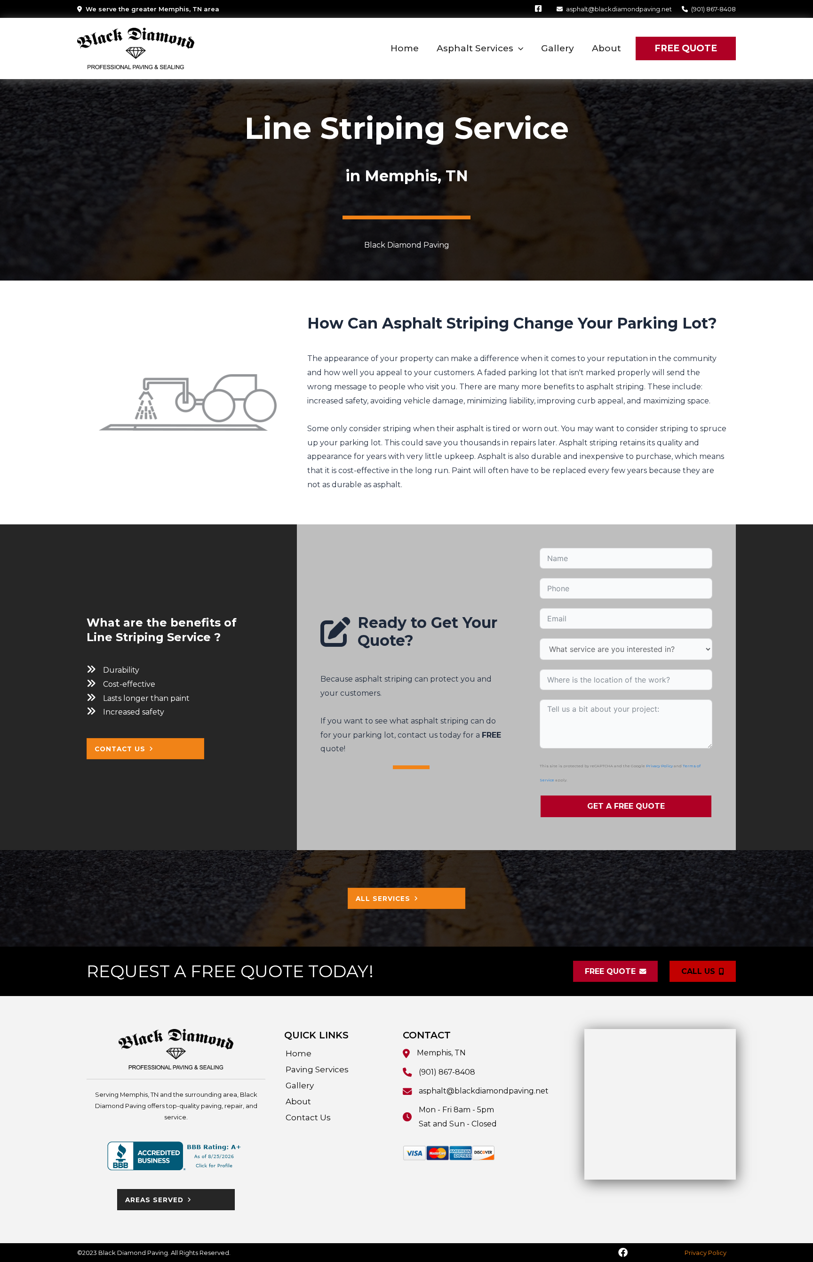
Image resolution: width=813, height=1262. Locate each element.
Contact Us (308, 1117)
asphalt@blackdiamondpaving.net (619, 9)
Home (298, 1053)
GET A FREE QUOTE (626, 806)
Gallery (300, 1085)
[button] (518, 48)
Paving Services (317, 1069)
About (298, 1101)
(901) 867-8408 (713, 9)
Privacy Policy (659, 766)
